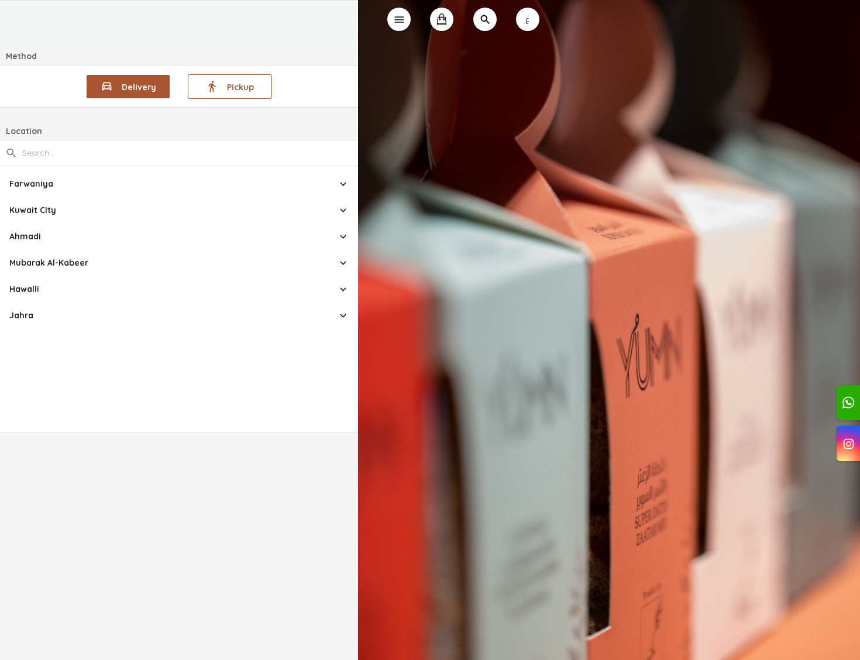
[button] (179, 184)
